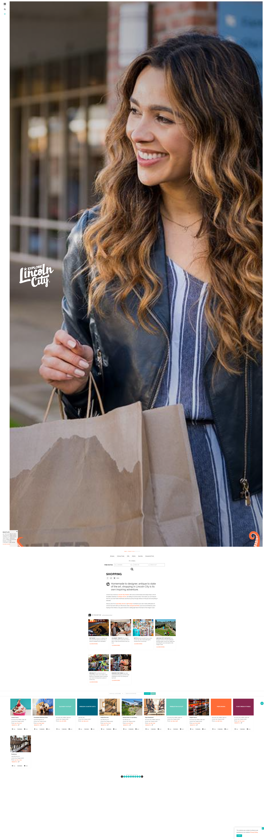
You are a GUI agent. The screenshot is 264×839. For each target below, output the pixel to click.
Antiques (92, 638)
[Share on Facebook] (107, 578)
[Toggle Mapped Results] (262, 703)
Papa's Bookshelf (149, 717)
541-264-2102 (18, 723)
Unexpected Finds (117, 673)
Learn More (6, 544)
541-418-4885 (62, 721)
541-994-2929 (40, 723)
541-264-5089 (196, 723)
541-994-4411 (85, 721)
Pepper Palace (193, 717)
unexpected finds (134, 605)
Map (14, 729)
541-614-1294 (18, 759)
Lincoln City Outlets (123, 594)
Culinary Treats (117, 638)
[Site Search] (4, 9)
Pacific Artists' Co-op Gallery (130, 717)
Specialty (92, 673)
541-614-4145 (241, 721)
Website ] (15, 725)
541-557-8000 (129, 723)
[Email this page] (114, 578)
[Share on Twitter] (111, 578)
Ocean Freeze (15, 717)
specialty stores (120, 603)
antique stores (122, 596)
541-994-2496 (174, 721)
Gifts (136, 638)
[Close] (263, 828)
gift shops (130, 603)
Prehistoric (14, 754)
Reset (153, 693)
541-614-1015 (107, 723)
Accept (239, 835)
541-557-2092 (151, 723)
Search (148, 693)
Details (20, 729)
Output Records (104, 717)
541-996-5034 (218, 721)
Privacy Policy (254, 832)
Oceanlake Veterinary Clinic (41, 717)
